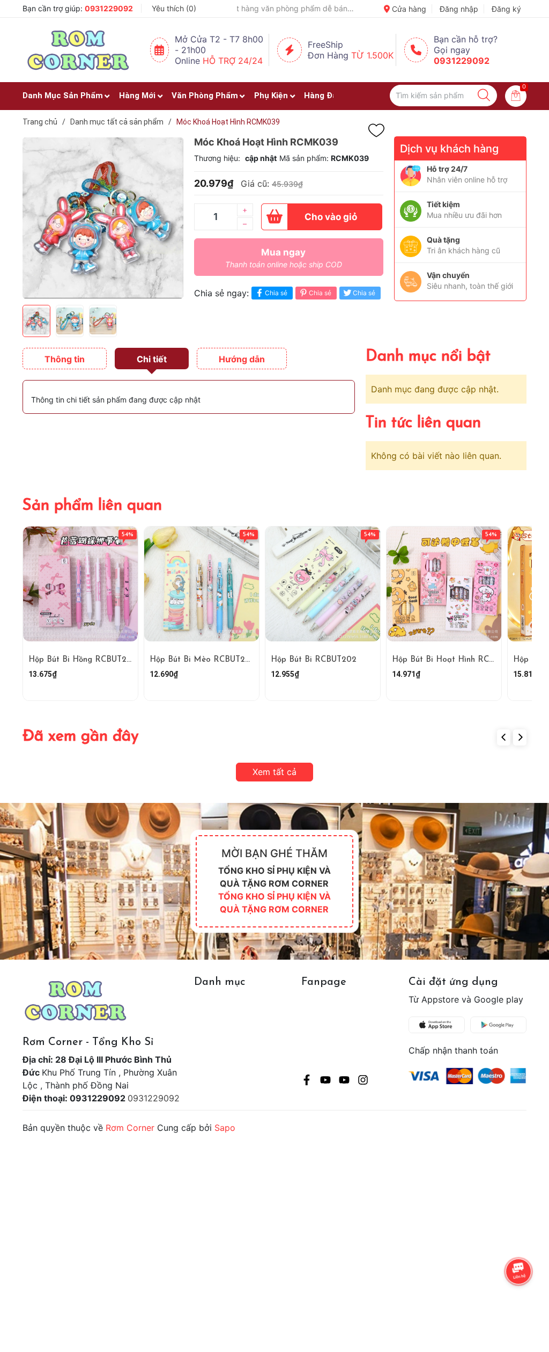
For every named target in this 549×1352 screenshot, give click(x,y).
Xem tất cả (274, 771)
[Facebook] (306, 1081)
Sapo (224, 1127)
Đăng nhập (459, 8)
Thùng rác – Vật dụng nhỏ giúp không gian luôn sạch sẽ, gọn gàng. (295, 8)
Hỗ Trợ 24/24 (233, 60)
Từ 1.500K (372, 55)
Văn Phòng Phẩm (205, 95)
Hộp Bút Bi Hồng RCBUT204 (82, 660)
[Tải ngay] (439, 1025)
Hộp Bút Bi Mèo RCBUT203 (202, 660)
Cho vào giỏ (331, 216)
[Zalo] (344, 1081)
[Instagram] (363, 1081)
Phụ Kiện (271, 95)
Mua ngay (283, 258)
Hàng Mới (137, 95)
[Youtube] (325, 1081)
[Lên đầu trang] (519, 1301)
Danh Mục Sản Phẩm (63, 95)
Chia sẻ (276, 293)
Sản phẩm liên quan (92, 506)
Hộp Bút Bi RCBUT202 (314, 660)
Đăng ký (506, 8)
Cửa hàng (408, 8)
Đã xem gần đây (81, 736)
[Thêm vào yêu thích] (376, 130)
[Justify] (483, 95)
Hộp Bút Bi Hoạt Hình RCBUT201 (454, 660)
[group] (103, 217)
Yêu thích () (174, 8)
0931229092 (109, 8)
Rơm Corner (130, 1127)
